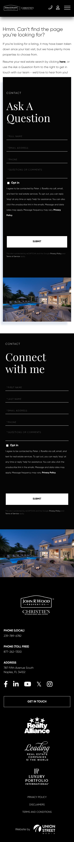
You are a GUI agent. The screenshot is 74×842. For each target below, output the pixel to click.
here (63, 62)
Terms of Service (13, 257)
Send (37, 242)
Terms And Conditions (37, 812)
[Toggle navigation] (67, 7)
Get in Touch (37, 701)
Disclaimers (37, 804)
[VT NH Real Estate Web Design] (44, 829)
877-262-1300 (13, 651)
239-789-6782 (50, 8)
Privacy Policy (55, 254)
